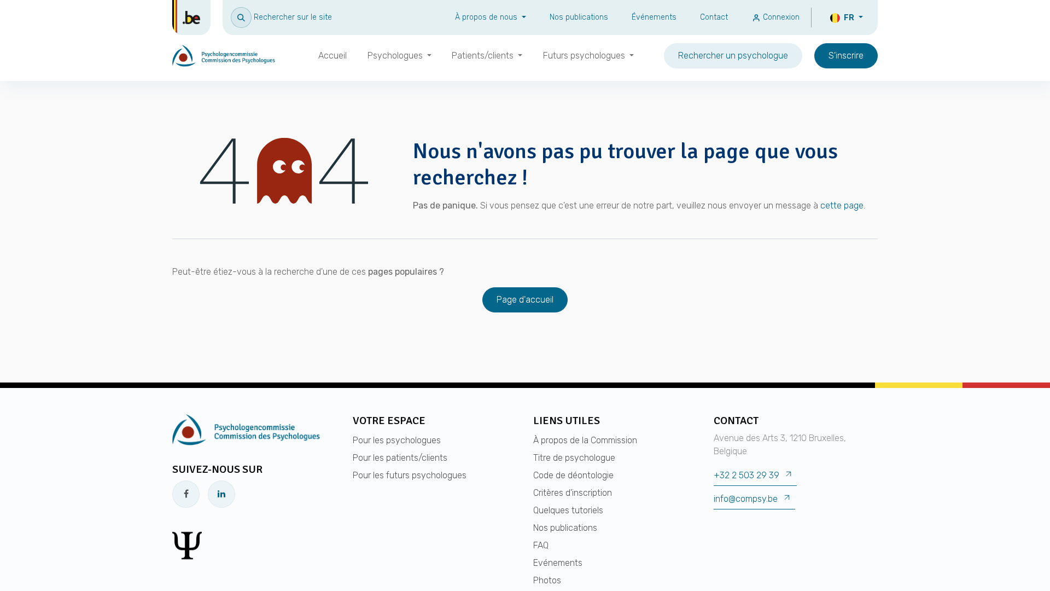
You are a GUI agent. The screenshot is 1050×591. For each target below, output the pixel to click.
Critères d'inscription (572, 493)
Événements (654, 17)
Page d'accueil (525, 299)
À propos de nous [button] (487, 17)
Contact (714, 17)
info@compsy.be (746, 499)
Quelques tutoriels (568, 510)
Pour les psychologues (397, 440)
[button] (281, 17)
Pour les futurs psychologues (409, 475)
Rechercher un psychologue (733, 55)
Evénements (557, 563)
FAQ (541, 545)
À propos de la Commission (585, 440)
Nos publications (579, 17)
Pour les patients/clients (400, 458)
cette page (842, 205)
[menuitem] (332, 56)
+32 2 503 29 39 (746, 475)
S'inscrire (846, 55)
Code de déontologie (573, 475)
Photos (547, 580)
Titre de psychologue (574, 458)
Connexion (780, 17)
